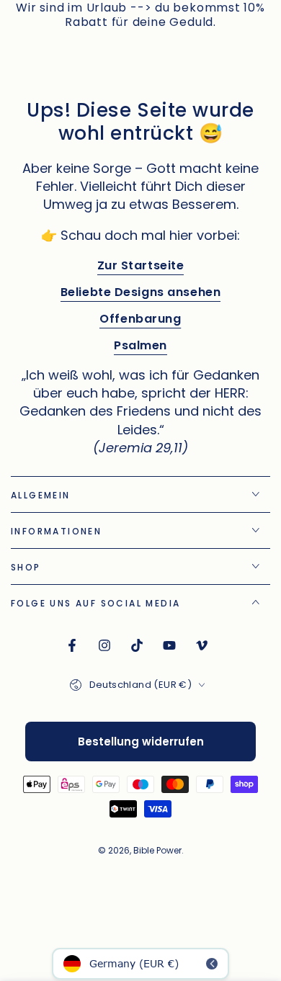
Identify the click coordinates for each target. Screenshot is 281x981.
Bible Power (157, 850)
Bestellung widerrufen (141, 741)
